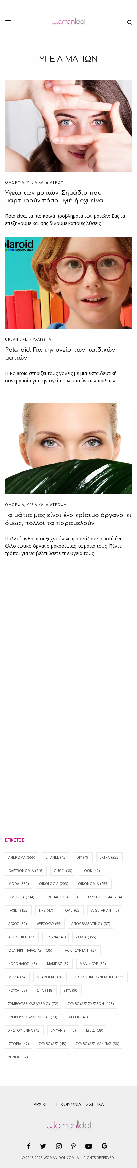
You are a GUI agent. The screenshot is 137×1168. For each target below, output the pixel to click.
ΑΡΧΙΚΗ (41, 1104)
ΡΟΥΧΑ (17, 990)
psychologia (105, 897)
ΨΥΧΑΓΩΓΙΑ (40, 339)
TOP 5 (71, 910)
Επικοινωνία (67, 1104)
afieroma (21, 857)
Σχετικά (95, 1104)
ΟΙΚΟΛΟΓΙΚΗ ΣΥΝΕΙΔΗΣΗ (98, 977)
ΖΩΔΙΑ (86, 937)
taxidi (18, 910)
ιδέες (94, 1030)
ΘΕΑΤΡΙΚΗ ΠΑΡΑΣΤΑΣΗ (30, 950)
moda (18, 883)
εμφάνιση (63, 1030)
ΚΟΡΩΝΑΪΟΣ (22, 963)
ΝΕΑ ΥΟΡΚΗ (50, 977)
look (91, 870)
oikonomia (93, 883)
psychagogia (61, 897)
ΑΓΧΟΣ (17, 923)
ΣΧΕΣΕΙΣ (77, 1017)
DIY (82, 857)
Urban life (16, 339)
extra (109, 857)
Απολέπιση (21, 937)
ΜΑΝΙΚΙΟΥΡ (93, 963)
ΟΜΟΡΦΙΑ (14, 182)
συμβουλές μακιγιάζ (97, 1043)
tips (46, 910)
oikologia (53, 883)
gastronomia (25, 870)
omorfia (21, 897)
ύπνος (18, 1057)
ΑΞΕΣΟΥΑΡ (49, 923)
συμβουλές (52, 1043)
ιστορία (18, 1043)
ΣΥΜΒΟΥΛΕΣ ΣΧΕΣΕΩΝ (91, 1003)
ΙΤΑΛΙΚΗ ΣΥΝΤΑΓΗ (79, 950)
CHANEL (55, 857)
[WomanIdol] (68, 22)
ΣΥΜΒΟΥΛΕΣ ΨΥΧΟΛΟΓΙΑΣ (32, 1017)
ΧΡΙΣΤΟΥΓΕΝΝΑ (24, 1030)
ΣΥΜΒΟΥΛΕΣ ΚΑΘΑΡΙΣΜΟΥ (33, 1003)
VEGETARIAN (105, 910)
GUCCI (63, 870)
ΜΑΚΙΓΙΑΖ (58, 963)
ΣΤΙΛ (45, 990)
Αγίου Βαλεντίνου (90, 923)
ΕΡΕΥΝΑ (56, 937)
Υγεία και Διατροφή (47, 182)
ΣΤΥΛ (71, 990)
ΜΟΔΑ (17, 977)
